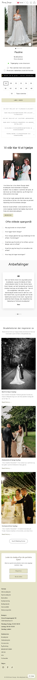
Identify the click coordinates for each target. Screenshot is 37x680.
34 (26, 83)
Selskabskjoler (5, 640)
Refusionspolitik (6, 610)
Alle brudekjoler (6, 592)
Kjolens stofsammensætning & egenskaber (18, 128)
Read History (6, 402)
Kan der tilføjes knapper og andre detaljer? (18, 123)
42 (16, 88)
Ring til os (18, 571)
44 (21, 88)
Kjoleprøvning (5, 601)
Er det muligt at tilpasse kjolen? (18, 108)
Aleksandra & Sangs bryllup (11, 460)
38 (5, 88)
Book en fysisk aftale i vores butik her (15, 207)
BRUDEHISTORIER (6, 649)
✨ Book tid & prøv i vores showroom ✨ (18, 75)
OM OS (3, 652)
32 (21, 83)
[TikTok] (12, 667)
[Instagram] (3, 667)
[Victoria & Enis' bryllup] (18, 498)
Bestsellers (4, 598)
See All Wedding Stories (18, 541)
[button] (21, 2)
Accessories (5, 643)
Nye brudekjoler (6, 595)
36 (31, 83)
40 (11, 88)
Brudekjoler (4, 637)
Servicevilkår (5, 607)
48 (31, 88)
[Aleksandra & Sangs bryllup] (18, 432)
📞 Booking (4, 646)
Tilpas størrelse (21, 93)
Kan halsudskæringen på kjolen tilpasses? (18, 113)
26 (6, 83)
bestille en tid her (11, 200)
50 (12, 93)
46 (26, 88)
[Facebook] (7, 667)
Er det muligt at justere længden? (18, 118)
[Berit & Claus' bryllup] (18, 364)
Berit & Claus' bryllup (9, 392)
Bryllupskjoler (5, 604)
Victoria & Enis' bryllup (9, 526)
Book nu (8, 215)
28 (11, 83)
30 (16, 83)
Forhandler (4, 658)
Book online (18, 576)
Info (2, 655)
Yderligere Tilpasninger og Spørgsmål (19, 134)
